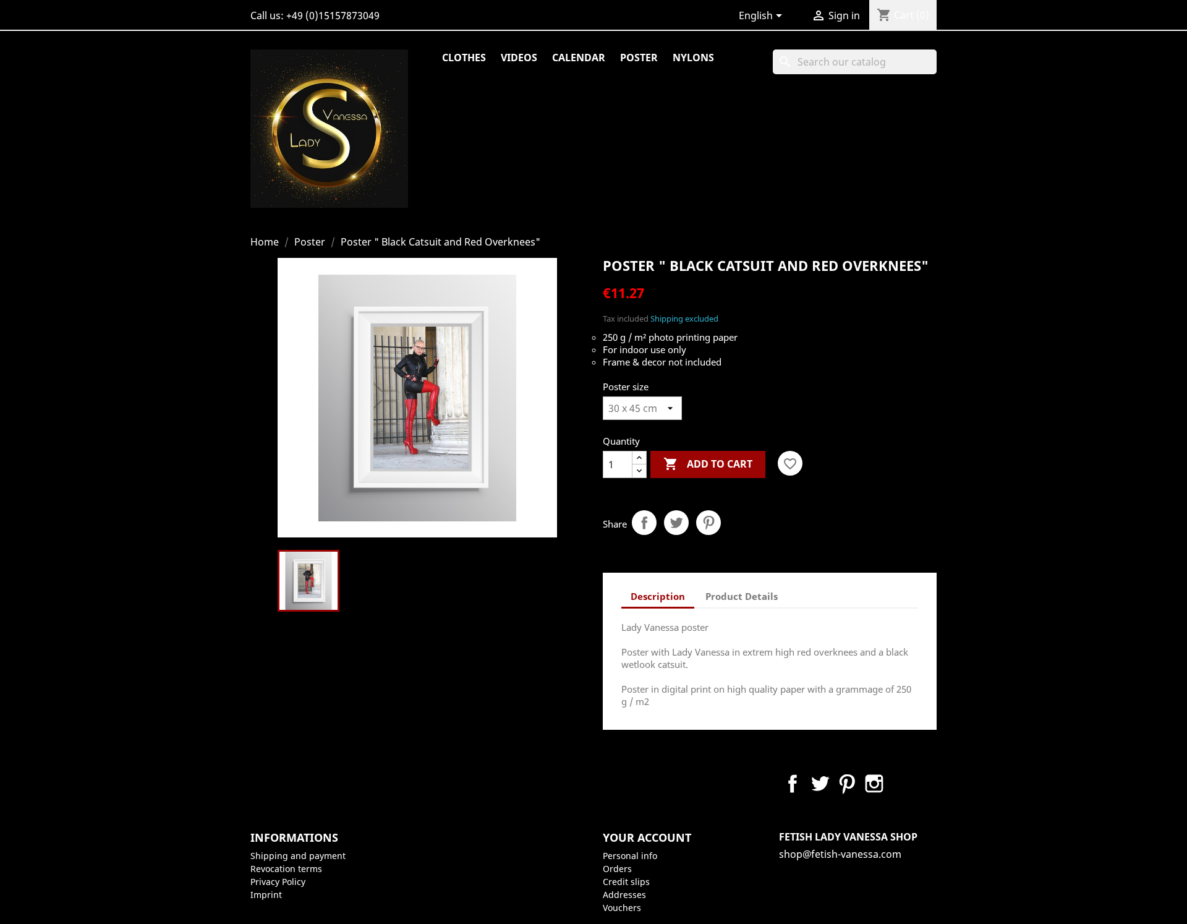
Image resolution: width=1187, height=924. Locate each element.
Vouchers (622, 907)
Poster (639, 57)
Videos (519, 57)
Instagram (874, 783)
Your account (647, 837)
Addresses (624, 894)
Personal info (630, 856)
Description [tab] (658, 596)
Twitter (819, 783)
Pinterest (708, 522)
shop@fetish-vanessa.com (840, 854)
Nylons (693, 57)
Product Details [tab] (741, 596)
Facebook (792, 783)
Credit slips (626, 882)
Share (644, 522)
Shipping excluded (684, 318)
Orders (617, 869)
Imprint (266, 894)
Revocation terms (286, 869)
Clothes (464, 57)
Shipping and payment (298, 856)
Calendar (578, 57)
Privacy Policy (277, 882)
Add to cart (707, 463)
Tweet (676, 522)
